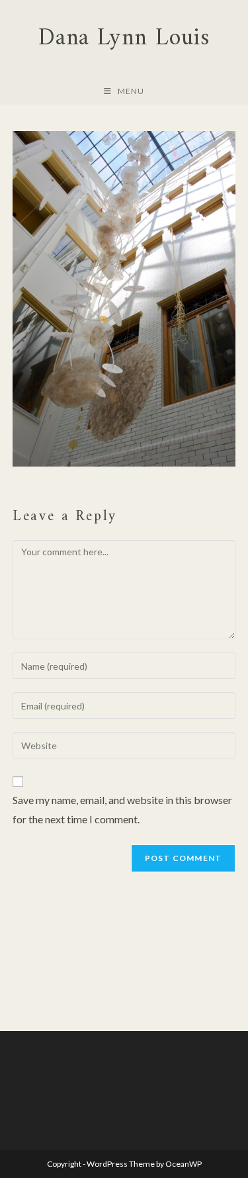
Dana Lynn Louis (124, 39)
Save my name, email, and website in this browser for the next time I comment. (122, 809)
